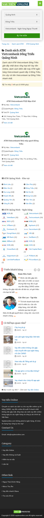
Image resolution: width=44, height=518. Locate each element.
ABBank (9, 241)
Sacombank (33, 229)
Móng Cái (29, 196)
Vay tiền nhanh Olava (11, 491)
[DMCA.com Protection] (22, 511)
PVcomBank (33, 260)
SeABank (32, 237)
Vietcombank (15, 105)
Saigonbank (11, 256)
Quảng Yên (8, 200)
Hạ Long (7, 192)
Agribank (32, 225)
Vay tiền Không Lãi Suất (12, 455)
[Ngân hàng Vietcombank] (22, 95)
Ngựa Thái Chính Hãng (11, 482)
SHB (8, 245)
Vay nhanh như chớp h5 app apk (27, 380)
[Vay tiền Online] (19, 3)
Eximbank (10, 229)
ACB (8, 213)
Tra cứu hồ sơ (8, 496)
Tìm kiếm (23, 35)
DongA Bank (11, 233)
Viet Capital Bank (35, 249)
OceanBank (11, 249)
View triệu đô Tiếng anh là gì (25, 361)
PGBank (32, 256)
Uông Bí (7, 203)
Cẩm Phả (29, 184)
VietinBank (10, 217)
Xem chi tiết (8, 123)
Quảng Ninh (14, 112)
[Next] (38, 270)
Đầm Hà (7, 188)
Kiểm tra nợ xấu (9, 459)
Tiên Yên (29, 200)
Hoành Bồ (7, 196)
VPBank (9, 225)
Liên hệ (5, 464)
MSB (31, 221)
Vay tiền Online (33, 390)
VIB (30, 233)
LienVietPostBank (13, 260)
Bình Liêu (7, 184)
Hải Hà (28, 192)
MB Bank (10, 237)
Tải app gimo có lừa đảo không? (27, 371)
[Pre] (35, 270)
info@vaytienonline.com (16, 434)
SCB (30, 241)
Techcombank (34, 217)
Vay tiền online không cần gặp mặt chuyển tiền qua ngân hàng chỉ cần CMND (27, 350)
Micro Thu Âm (8, 486)
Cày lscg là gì (20, 327)
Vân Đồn (29, 203)
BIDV (8, 221)
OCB (31, 245)
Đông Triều (18, 109)
